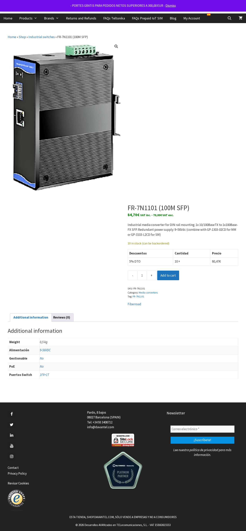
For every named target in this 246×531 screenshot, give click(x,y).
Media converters (148, 292)
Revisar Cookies (18, 483)
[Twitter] (11, 425)
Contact (13, 468)
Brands (49, 18)
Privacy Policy (17, 473)
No (42, 358)
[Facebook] (11, 414)
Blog (173, 18)
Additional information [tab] (30, 317)
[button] (116, 46)
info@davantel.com (100, 427)
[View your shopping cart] (240, 18)
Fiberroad (134, 304)
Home (7, 18)
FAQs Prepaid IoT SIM (147, 18)
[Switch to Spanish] (209, 14)
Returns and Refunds (81, 18)
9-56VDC (45, 350)
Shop (22, 37)
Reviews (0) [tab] (61, 317)
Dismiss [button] (170, 5)
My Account (191, 18)
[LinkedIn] (11, 435)
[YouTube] (11, 446)
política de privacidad (203, 450)
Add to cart (168, 275)
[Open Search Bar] (229, 18)
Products (25, 18)
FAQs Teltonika (114, 18)
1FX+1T (44, 375)
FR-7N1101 (138, 296)
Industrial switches (41, 37)
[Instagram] (11, 456)
